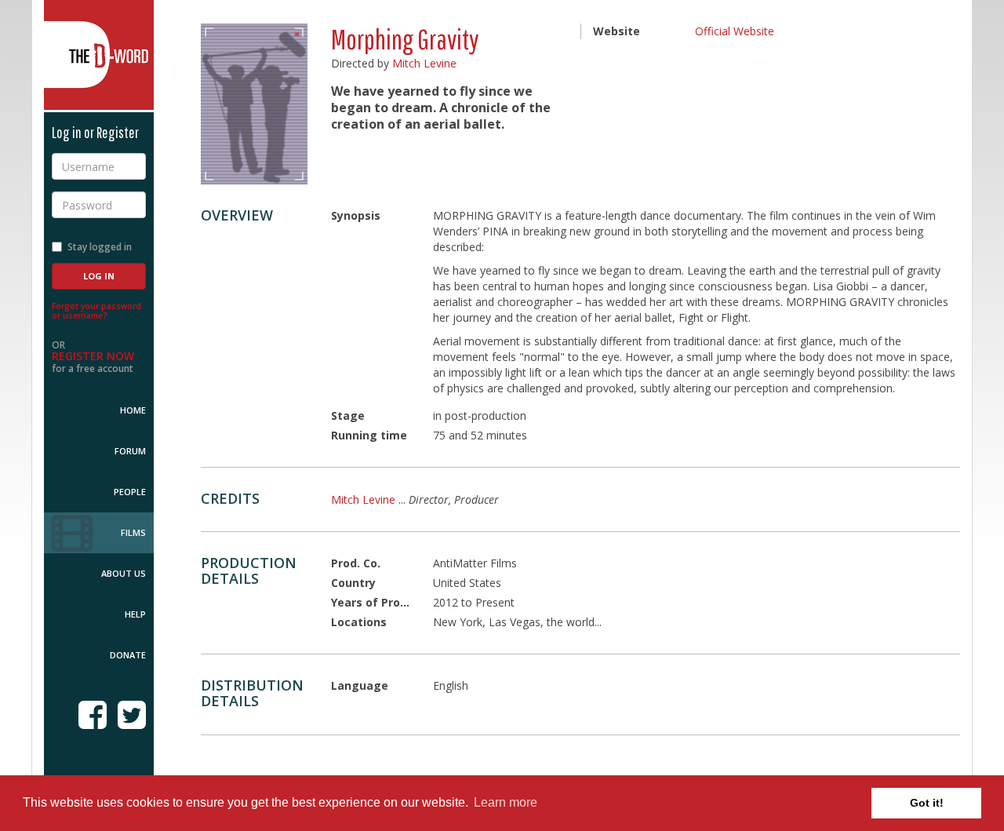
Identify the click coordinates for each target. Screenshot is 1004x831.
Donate (128, 655)
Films (133, 532)
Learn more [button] (505, 802)
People (130, 492)
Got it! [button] (927, 802)
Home (133, 410)
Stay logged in (99, 246)
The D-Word (99, 55)
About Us (123, 573)
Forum (130, 451)
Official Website (734, 31)
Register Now (93, 355)
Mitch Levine (424, 63)
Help (135, 614)
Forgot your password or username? (96, 311)
